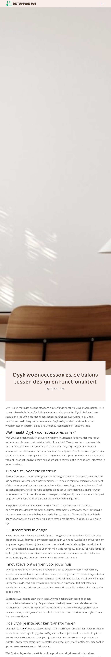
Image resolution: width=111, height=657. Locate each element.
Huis (62, 388)
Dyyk (24, 628)
